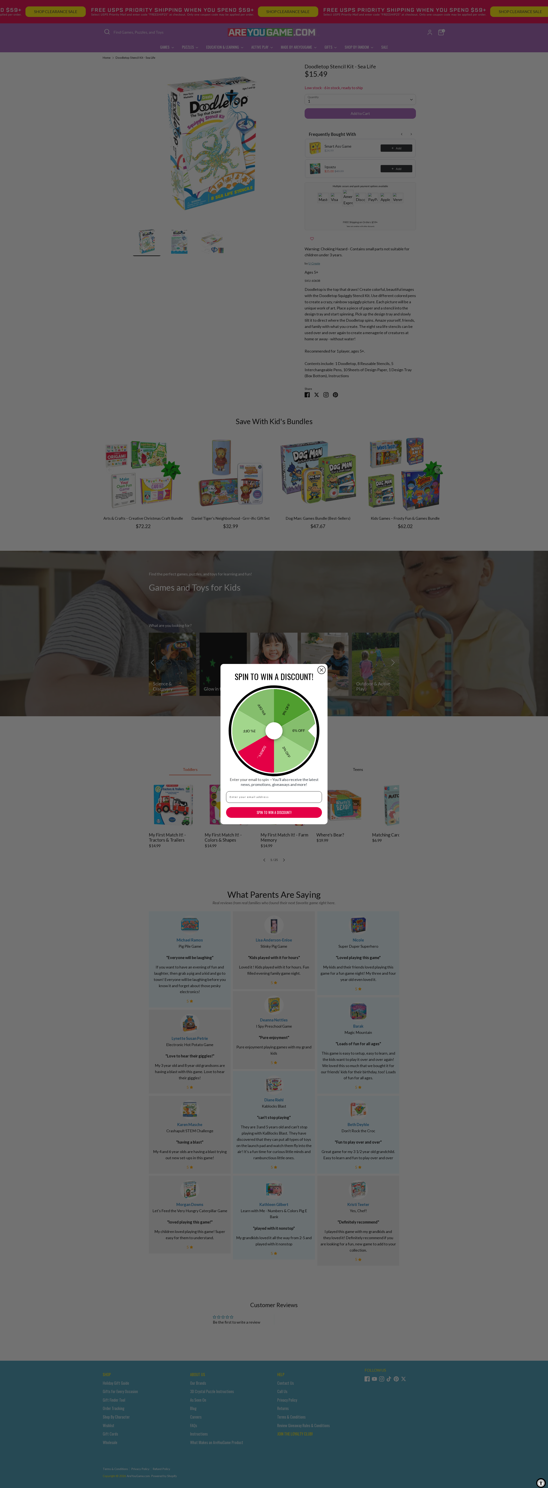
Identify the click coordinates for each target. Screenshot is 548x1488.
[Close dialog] (321, 670)
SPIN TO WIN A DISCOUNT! (274, 812)
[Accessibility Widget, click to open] (541, 1483)
